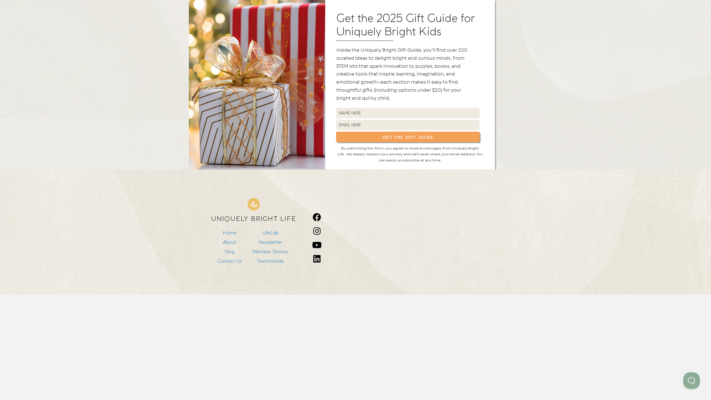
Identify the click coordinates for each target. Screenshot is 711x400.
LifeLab (270, 233)
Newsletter (270, 242)
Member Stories (270, 251)
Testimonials (270, 261)
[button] (408, 137)
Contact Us (229, 261)
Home (230, 233)
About (229, 242)
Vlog (229, 251)
